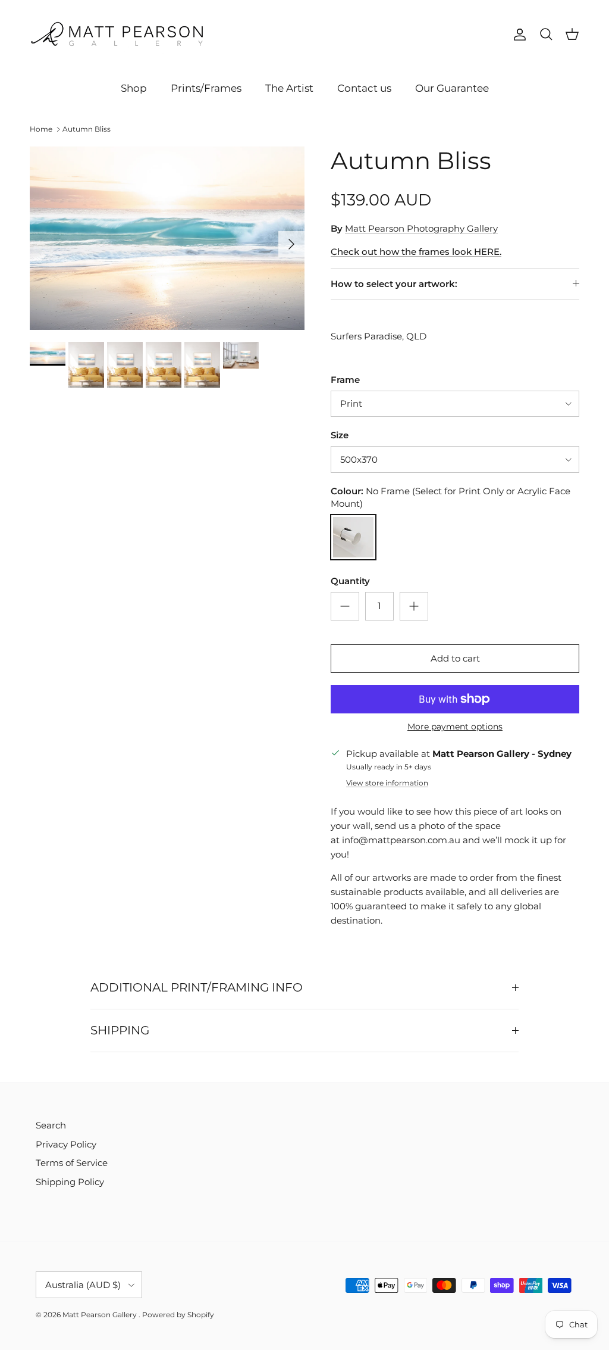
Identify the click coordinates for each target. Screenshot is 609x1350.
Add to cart (455, 658)
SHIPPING (119, 1030)
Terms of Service (72, 1162)
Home (41, 128)
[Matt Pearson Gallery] (119, 35)
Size (340, 435)
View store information (387, 782)
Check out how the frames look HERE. (416, 251)
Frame (345, 379)
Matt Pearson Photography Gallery (421, 228)
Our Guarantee (452, 88)
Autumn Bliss (86, 128)
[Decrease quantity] (345, 606)
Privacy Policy (66, 1144)
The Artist (289, 88)
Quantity (350, 581)
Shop (134, 88)
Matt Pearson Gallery (100, 1314)
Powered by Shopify (178, 1314)
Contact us (364, 88)
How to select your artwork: (394, 283)
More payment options (455, 727)
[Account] (517, 34)
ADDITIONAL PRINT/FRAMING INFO (196, 987)
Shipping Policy (70, 1181)
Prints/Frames (206, 88)
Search (51, 1125)
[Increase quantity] (414, 606)
